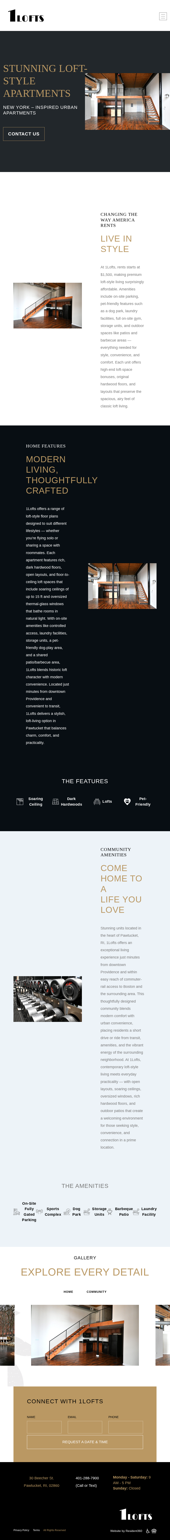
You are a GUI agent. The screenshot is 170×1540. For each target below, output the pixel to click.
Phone (113, 1417)
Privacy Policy (21, 1530)
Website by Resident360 (126, 1531)
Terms (36, 1530)
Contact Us (24, 133)
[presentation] (23, 1342)
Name (31, 1417)
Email (72, 1417)
